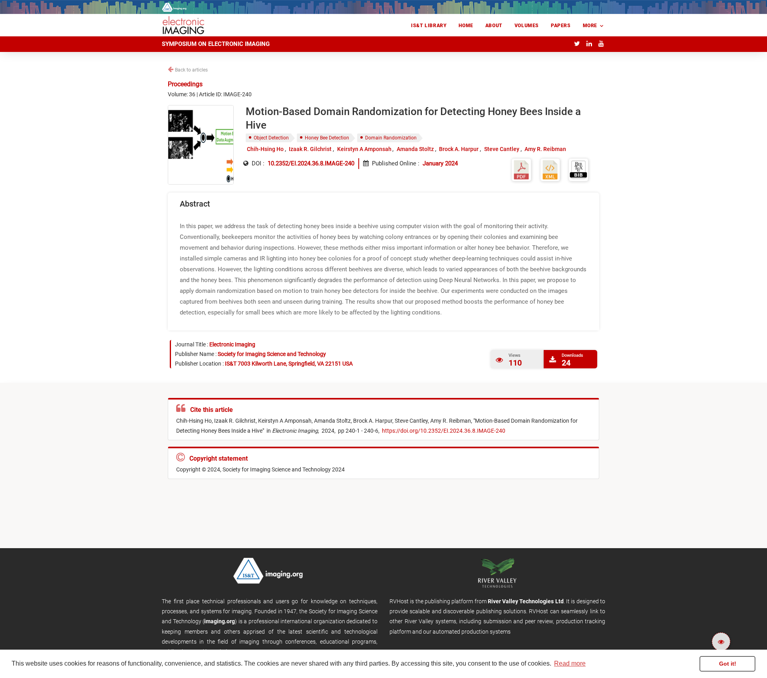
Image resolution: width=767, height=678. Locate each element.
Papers (561, 25)
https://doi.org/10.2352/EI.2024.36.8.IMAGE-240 (443, 430)
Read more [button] (570, 663)
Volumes (527, 25)
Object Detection (271, 138)
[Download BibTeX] (578, 169)
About (494, 25)
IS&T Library (429, 25)
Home (466, 25)
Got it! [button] (727, 663)
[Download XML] (550, 169)
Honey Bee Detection (327, 138)
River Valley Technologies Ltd (526, 601)
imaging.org (219, 621)
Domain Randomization (391, 138)
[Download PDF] (521, 169)
